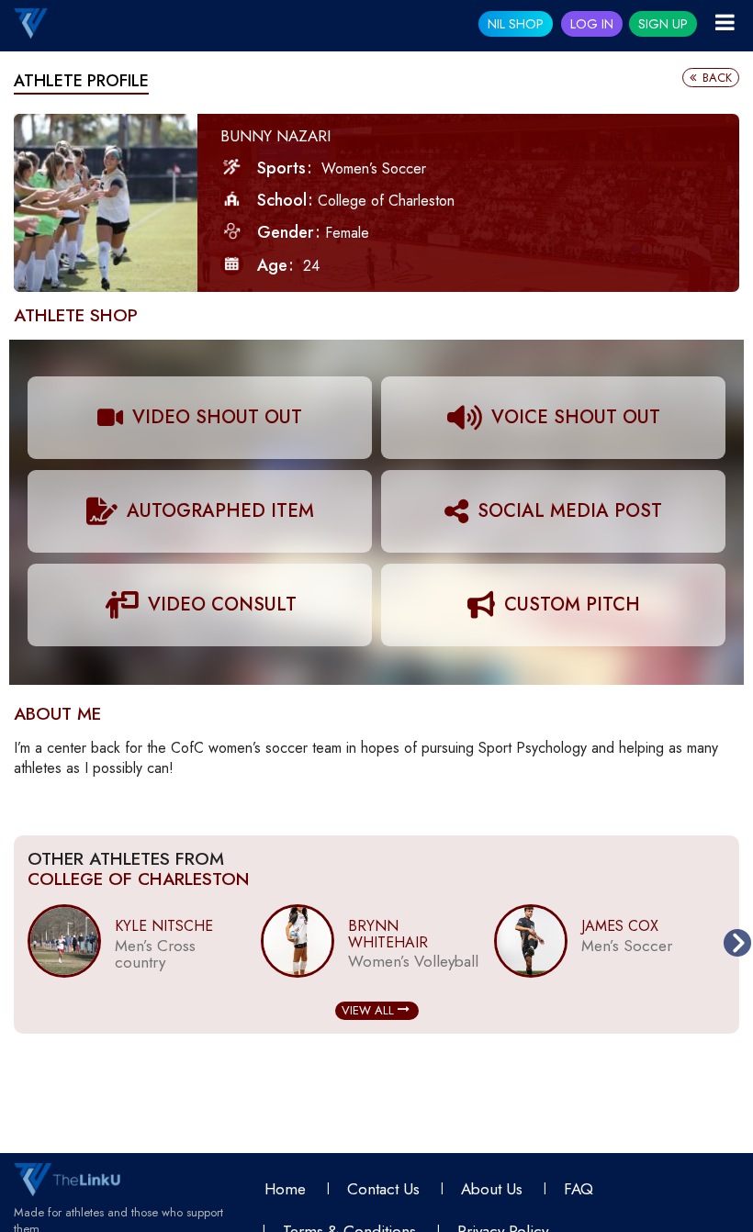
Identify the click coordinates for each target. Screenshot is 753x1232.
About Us (492, 1189)
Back (715, 77)
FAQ (578, 1189)
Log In (591, 24)
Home (285, 1189)
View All (370, 1010)
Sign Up (663, 24)
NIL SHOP (516, 24)
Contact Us (383, 1189)
